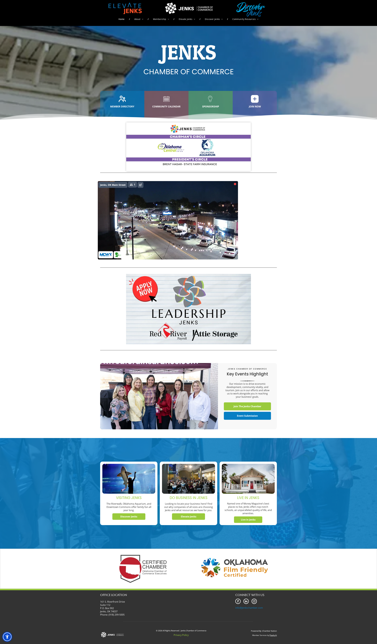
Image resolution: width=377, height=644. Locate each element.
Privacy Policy (181, 635)
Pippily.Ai (273, 635)
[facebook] (238, 602)
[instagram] (254, 602)
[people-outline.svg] (122, 102)
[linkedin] (246, 602)
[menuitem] (122, 19)
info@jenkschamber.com (249, 607)
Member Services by (260, 635)
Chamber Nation (269, 631)
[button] (7, 637)
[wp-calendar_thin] (166, 102)
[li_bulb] (210, 102)
